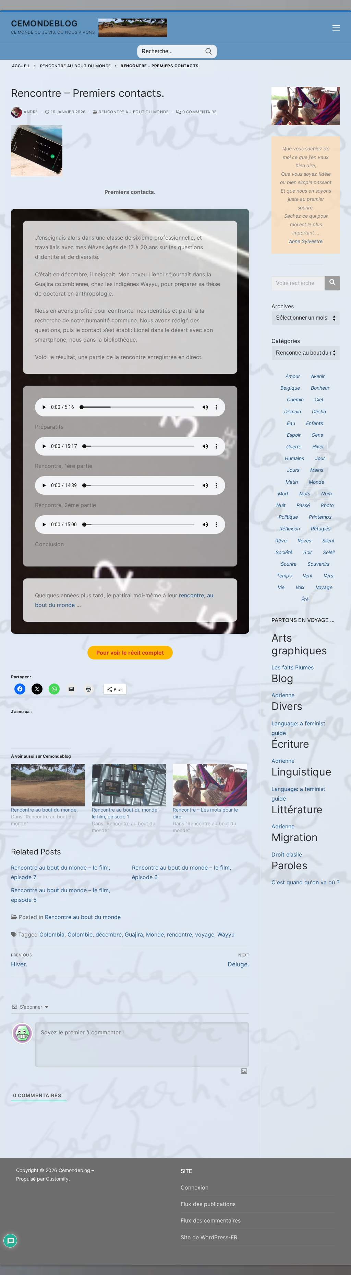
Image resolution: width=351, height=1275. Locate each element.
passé (303, 505)
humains (294, 458)
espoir (294, 435)
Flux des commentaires (211, 1220)
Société (284, 552)
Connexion (194, 1187)
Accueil (21, 66)
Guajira (134, 934)
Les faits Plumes (292, 667)
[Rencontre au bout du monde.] (48, 785)
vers (328, 575)
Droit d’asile (286, 854)
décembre (109, 934)
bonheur (320, 388)
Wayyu (225, 934)
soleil (329, 552)
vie (281, 587)
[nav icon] (336, 28)
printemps (320, 517)
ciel (319, 399)
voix (300, 587)
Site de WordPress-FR (209, 1237)
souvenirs (318, 564)
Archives (282, 306)
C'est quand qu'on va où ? (305, 882)
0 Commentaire (199, 112)
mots (304, 493)
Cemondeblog (44, 23)
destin (319, 411)
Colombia (51, 934)
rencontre (179, 934)
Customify (57, 1179)
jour (320, 458)
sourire (288, 564)
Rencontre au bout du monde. (44, 810)
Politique (288, 517)
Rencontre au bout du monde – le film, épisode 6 (181, 872)
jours (293, 470)
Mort (283, 493)
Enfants (314, 423)
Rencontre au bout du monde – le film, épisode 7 (60, 872)
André (31, 112)
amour (293, 376)
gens (317, 435)
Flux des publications (208, 1204)
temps (284, 575)
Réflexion (289, 528)
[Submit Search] (208, 51)
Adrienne (282, 695)
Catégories (285, 340)
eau (291, 423)
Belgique (290, 388)
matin (292, 482)
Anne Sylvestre (306, 241)
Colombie (80, 934)
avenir (318, 376)
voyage (204, 934)
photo (327, 505)
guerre (293, 446)
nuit (281, 505)
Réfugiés (320, 528)
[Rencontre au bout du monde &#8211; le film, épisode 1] (129, 785)
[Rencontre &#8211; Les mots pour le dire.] (210, 785)
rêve (281, 540)
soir (307, 552)
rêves (304, 540)
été (304, 599)
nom (326, 493)
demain (292, 411)
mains (316, 470)
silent (328, 540)
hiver (318, 446)
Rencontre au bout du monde (75, 66)
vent (308, 575)
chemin (295, 399)
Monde (155, 934)
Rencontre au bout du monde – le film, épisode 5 (60, 895)
